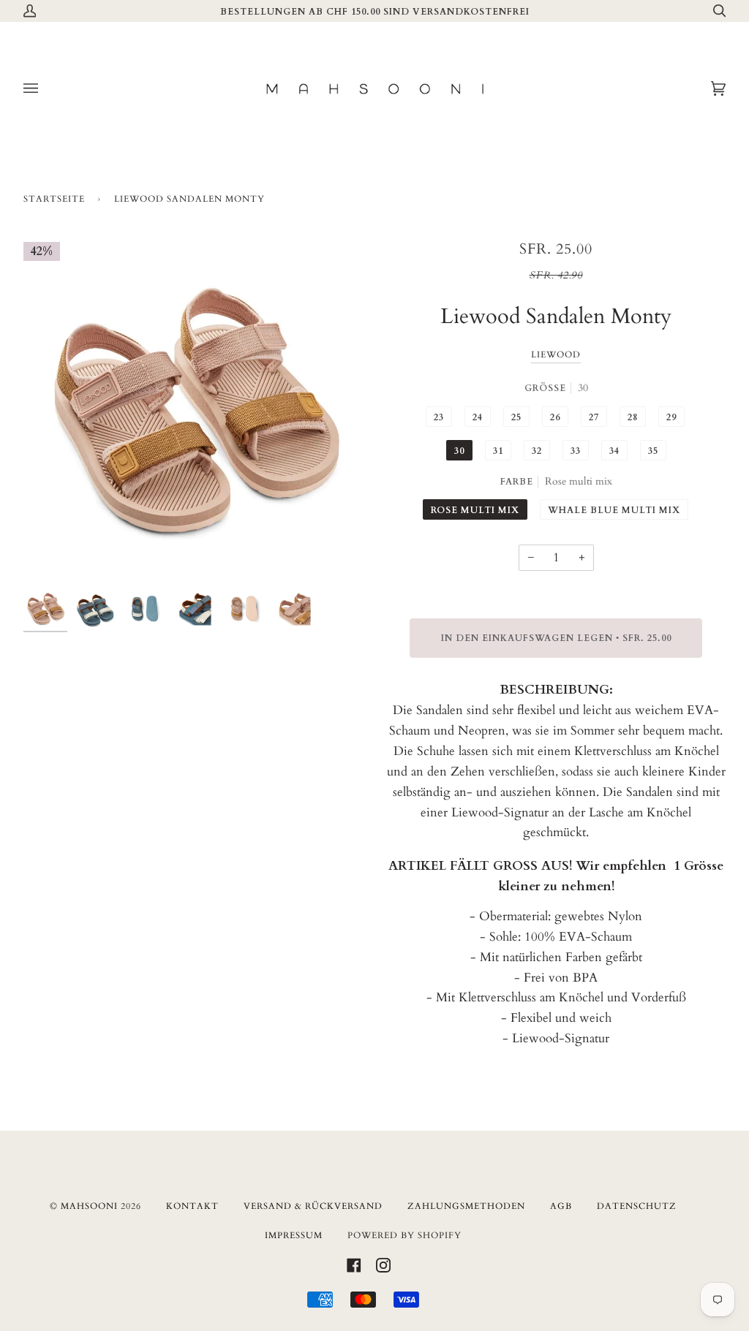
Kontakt (192, 1206)
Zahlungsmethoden (466, 1206)
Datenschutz (637, 1206)
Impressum (294, 1235)
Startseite (54, 199)
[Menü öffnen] (45, 89)
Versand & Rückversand (313, 1206)
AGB (561, 1206)
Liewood (556, 354)
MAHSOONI (89, 1206)
